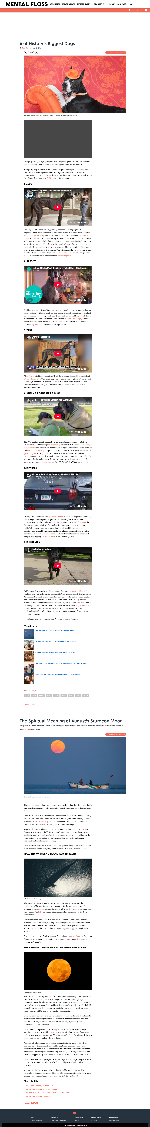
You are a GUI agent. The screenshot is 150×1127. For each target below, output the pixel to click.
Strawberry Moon (46, 821)
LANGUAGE (121, 4)
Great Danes (34, 235)
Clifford (50, 178)
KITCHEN (85, 695)
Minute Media (71, 1125)
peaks (83, 829)
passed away (50, 536)
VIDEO (49, 695)
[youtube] (146, 10)
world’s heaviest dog (35, 450)
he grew (45, 533)
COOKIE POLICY (114, 1117)
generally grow (30, 453)
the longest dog (54, 444)
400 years (45, 999)
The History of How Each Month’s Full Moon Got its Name (47, 1093)
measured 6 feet (76, 591)
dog (36, 161)
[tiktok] (141, 10)
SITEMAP (77, 1120)
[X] (133, 10)
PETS (78, 695)
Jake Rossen (26, 48)
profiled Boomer (56, 516)
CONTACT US (54, 1117)
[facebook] (129, 10)
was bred (80, 602)
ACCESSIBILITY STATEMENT (58, 1120)
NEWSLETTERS (79, 1117)
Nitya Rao (26, 729)
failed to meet (80, 522)
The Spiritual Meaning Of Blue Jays (38, 1096)
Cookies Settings (114, 1120)
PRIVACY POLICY (96, 1117)
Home (26, 704)
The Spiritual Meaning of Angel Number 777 (42, 1086)
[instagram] (137, 10)
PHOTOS (63, 695)
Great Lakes (65, 1015)
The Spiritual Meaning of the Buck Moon (41, 1089)
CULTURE (34, 1103)
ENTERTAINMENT (83, 4)
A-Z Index (94, 1120)
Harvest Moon (74, 936)
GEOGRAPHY (99, 4)
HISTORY (111, 4)
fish (39, 911)
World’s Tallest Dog (32, 378)
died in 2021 (40, 324)
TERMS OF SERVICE (36, 1120)
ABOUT (33, 1117)
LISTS (56, 695)
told (76, 318)
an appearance (45, 462)
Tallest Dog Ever (64, 255)
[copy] (36, 52)
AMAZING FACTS (68, 4)
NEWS (34, 695)
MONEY (71, 695)
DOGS (27, 695)
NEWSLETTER (55, 4)
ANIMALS (41, 695)
